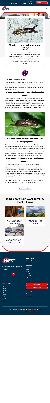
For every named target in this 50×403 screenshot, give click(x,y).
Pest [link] (3, 286)
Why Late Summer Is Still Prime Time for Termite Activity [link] (14, 221)
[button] (47, 8)
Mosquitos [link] (4, 288)
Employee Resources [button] (37, 287)
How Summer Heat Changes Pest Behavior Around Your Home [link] (14, 240)
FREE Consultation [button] (41, 3)
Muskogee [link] (28, 273)
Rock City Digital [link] (33, 311)
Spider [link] (3, 296)
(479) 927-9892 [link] (28, 3)
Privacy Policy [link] (29, 291)
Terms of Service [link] (30, 296)
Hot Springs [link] (29, 265)
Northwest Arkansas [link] (30, 260)
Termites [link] (4, 290)
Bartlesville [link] (28, 271)
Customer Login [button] (37, 284)
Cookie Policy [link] (29, 293)
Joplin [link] (27, 277)
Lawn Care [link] (4, 298)
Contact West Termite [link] (25, 189)
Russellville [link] (28, 275)
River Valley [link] (29, 263)
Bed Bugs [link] (4, 301)
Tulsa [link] (27, 269)
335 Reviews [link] (15, 3)
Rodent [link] (4, 294)
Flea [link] (3, 292)
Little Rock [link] (28, 267)
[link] (14, 211)
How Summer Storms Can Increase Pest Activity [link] (35, 221)
